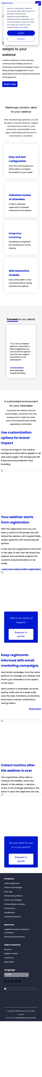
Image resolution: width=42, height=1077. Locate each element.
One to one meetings (13, 900)
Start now (10, 84)
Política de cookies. (20, 27)
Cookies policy (20, 1018)
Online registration (11, 883)
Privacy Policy (31, 1018)
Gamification (9, 912)
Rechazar (21, 39)
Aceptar (21, 33)
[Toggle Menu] (38, 3)
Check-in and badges (13, 887)
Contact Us (9, 958)
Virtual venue (9, 908)
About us (8, 949)
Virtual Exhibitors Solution (14, 904)
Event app (8, 892)
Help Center (9, 962)
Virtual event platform (13, 896)
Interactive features (12, 917)
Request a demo (11, 953)
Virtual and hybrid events (14, 937)
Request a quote (21, 634)
